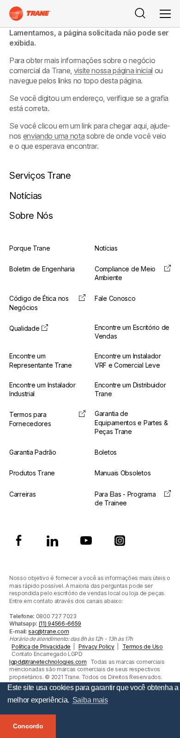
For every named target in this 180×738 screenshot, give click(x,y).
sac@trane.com (48, 631)
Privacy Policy (96, 646)
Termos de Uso (142, 646)
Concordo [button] (28, 726)
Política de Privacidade (41, 646)
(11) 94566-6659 (60, 623)
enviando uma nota (54, 136)
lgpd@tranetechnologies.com (48, 661)
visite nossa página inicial (113, 70)
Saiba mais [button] (90, 700)
